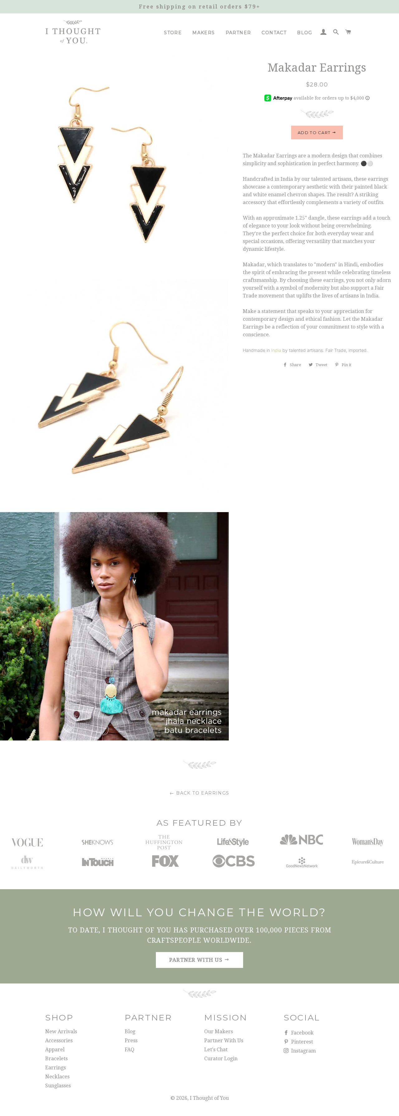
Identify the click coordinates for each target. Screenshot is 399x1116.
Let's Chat (216, 1050)
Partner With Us (223, 1041)
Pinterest (301, 1042)
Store (173, 32)
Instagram (303, 1051)
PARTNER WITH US (196, 960)
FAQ (129, 1050)
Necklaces (57, 1077)
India (276, 350)
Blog (304, 32)
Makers (203, 32)
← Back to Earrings (199, 793)
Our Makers (218, 1031)
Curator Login (221, 1059)
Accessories (59, 1041)
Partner (238, 32)
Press (131, 1041)
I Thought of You (209, 1098)
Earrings (55, 1068)
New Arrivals (61, 1031)
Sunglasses (58, 1086)
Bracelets (56, 1059)
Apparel (55, 1050)
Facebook (302, 1033)
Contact (274, 32)
